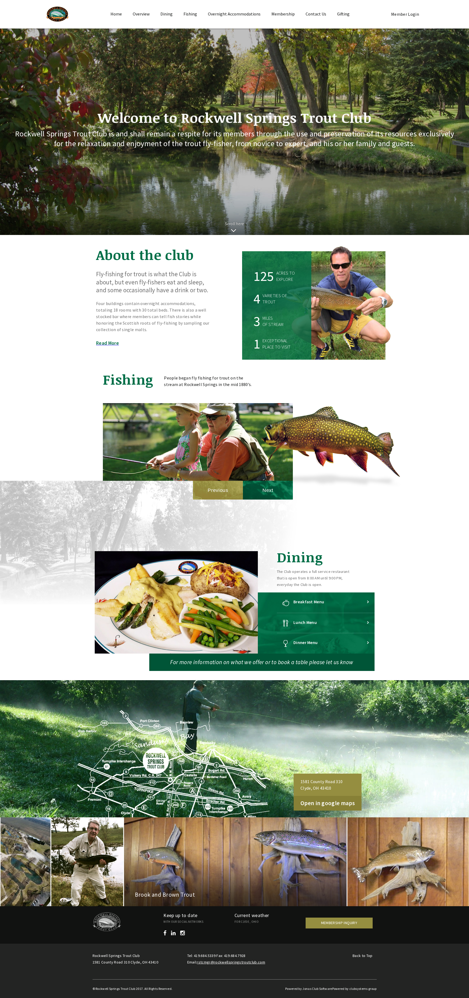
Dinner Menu (305, 642)
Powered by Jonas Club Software (308, 989)
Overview (141, 14)
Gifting (343, 14)
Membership (283, 14)
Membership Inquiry (339, 922)
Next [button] (267, 490)
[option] (198, 426)
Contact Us (316, 14)
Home (116, 14)
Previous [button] (218, 490)
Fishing (190, 14)
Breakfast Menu (308, 601)
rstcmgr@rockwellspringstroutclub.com (231, 962)
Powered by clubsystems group (354, 989)
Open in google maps (327, 803)
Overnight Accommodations (234, 14)
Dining (166, 14)
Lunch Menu (305, 622)
